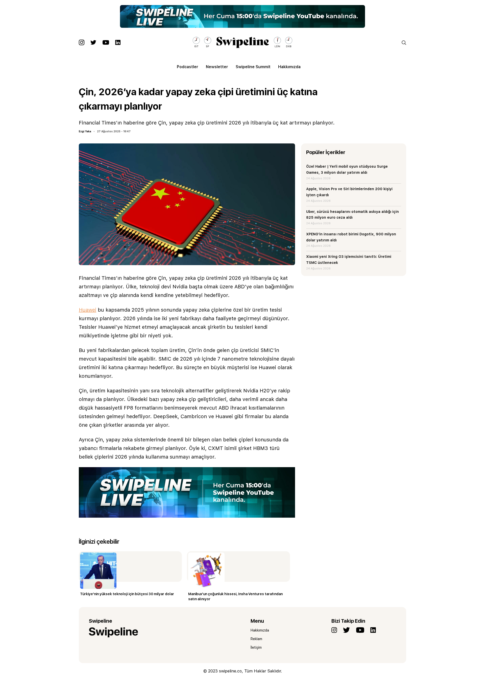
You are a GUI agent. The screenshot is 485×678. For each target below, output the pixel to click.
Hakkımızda (289, 66)
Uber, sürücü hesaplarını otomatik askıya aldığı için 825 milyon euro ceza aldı (352, 215)
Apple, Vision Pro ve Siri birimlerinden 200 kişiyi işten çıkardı (349, 192)
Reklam (256, 639)
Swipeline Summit (253, 66)
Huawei (87, 310)
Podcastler (187, 66)
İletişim (256, 647)
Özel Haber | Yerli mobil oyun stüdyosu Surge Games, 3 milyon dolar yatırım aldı (347, 169)
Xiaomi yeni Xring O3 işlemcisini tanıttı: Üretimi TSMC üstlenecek (348, 260)
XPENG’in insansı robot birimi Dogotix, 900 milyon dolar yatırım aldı (351, 237)
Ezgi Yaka (85, 131)
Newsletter (217, 66)
